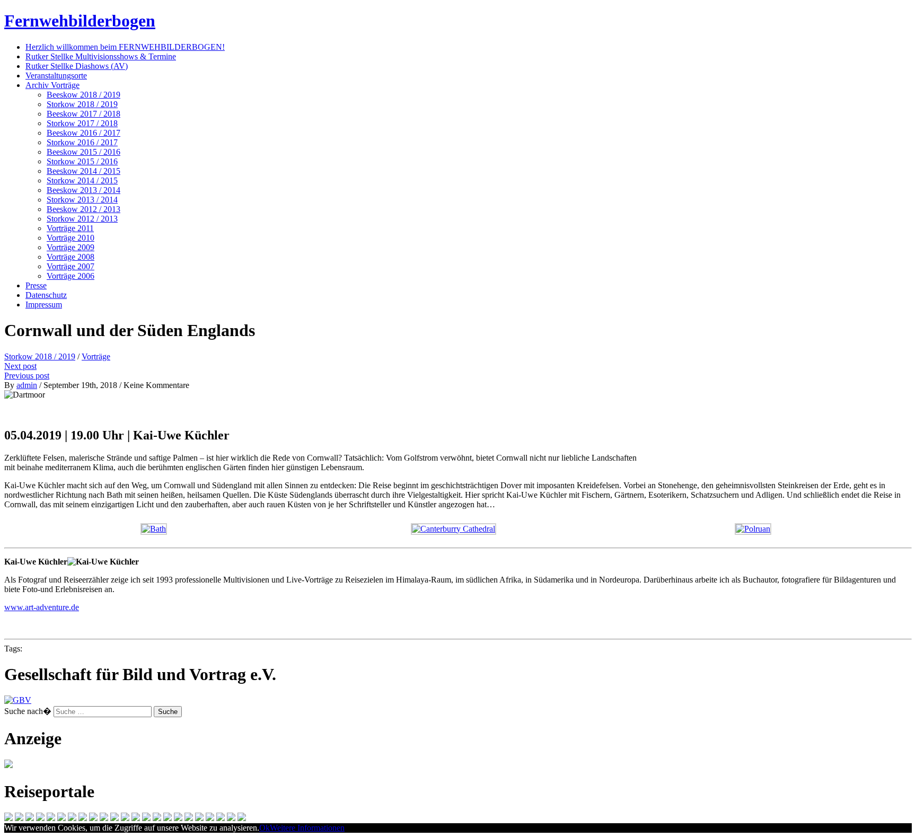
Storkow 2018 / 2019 (82, 104)
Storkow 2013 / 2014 (82, 199)
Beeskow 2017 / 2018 (83, 113)
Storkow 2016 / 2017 (82, 142)
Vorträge (96, 356)
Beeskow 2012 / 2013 (83, 209)
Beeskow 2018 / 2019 (83, 94)
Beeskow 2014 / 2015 (83, 170)
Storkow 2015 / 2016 (82, 161)
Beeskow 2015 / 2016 (83, 151)
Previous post (26, 375)
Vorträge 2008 (70, 256)
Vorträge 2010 (70, 237)
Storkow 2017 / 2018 (82, 123)
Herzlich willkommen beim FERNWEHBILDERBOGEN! (125, 46)
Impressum (43, 304)
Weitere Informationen (307, 827)
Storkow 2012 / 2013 (82, 218)
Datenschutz (46, 294)
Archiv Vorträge (52, 85)
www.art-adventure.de (41, 607)
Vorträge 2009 (70, 247)
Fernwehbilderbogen (79, 20)
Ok (264, 827)
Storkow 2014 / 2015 (82, 180)
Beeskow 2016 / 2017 (83, 132)
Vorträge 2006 (70, 275)
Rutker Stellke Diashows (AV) (76, 66)
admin (26, 385)
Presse (36, 285)
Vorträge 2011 (70, 228)
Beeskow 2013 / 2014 (83, 190)
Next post (20, 366)
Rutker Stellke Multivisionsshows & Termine (100, 56)
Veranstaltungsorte (56, 75)
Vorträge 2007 (70, 266)
